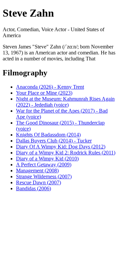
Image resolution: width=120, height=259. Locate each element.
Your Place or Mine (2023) (44, 93)
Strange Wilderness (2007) (44, 176)
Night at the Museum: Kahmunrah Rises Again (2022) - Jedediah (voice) (65, 102)
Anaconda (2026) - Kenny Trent (50, 87)
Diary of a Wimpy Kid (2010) (47, 158)
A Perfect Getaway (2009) (43, 164)
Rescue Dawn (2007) (38, 182)
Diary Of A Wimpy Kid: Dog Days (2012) (60, 146)
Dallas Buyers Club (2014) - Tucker (54, 140)
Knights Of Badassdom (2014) (48, 134)
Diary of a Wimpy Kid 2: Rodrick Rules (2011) (65, 152)
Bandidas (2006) (33, 188)
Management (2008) (37, 170)
